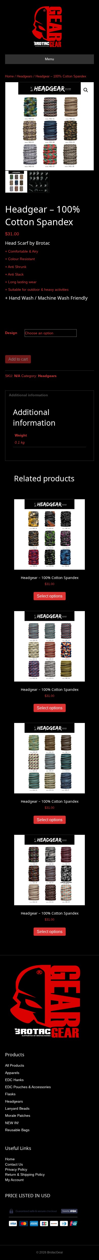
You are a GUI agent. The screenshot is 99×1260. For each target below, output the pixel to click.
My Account (14, 1180)
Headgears (24, 76)
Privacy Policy (16, 1169)
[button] (85, 90)
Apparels (12, 1073)
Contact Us (14, 1164)
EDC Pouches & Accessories (28, 1087)
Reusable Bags (17, 1130)
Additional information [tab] (28, 395)
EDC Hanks (14, 1080)
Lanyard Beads (17, 1108)
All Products (14, 1065)
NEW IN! (12, 1123)
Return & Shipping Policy (25, 1174)
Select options (49, 596)
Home (9, 76)
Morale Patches (17, 1115)
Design (11, 333)
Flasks (10, 1094)
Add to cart (18, 359)
